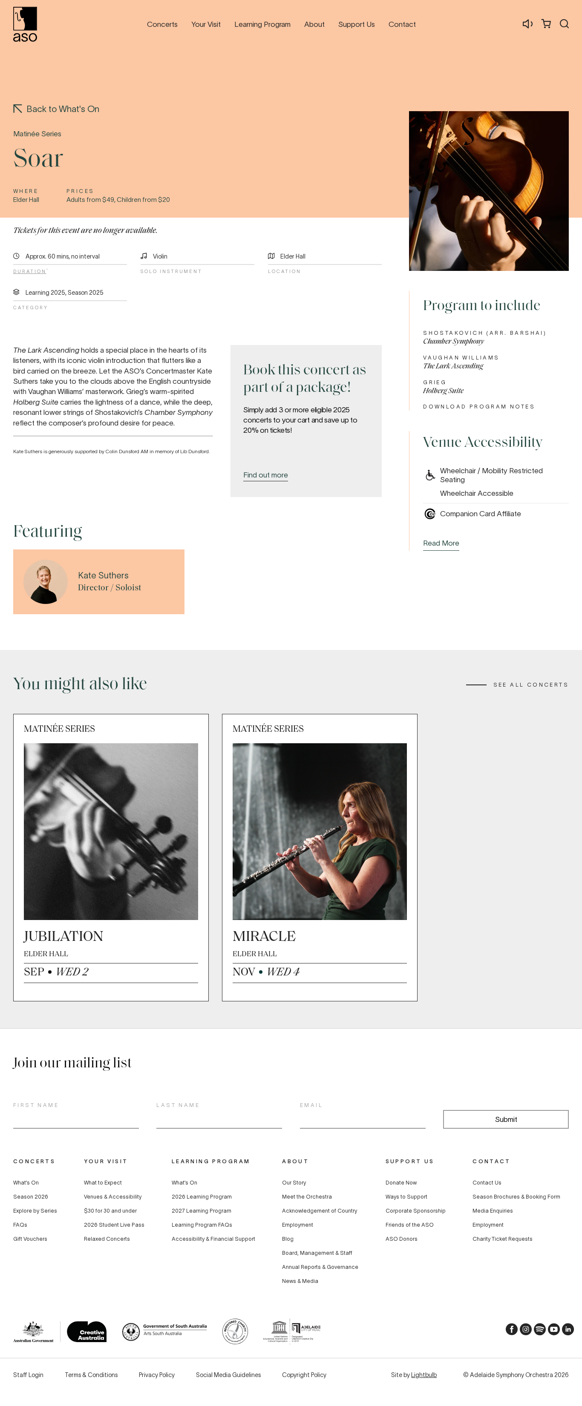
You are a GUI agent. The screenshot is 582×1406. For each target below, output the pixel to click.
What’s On (26, 1183)
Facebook (509, 1331)
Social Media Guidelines (228, 1374)
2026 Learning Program (202, 1197)
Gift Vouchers (30, 1239)
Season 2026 (30, 1197)
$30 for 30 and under (110, 1211)
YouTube (551, 1331)
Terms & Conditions (91, 1374)
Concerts (34, 1161)
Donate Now (401, 1183)
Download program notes (479, 407)
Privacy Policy (157, 1374)
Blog (288, 1239)
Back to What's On (62, 109)
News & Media (300, 1281)
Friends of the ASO (410, 1225)
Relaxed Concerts (107, 1239)
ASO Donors (402, 1239)
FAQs (20, 1225)
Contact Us (487, 1183)
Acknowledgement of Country (319, 1211)
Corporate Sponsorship (416, 1211)
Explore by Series (35, 1211)
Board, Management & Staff (317, 1253)
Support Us (410, 1161)
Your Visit (106, 1161)
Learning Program (211, 1161)
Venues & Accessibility (112, 1197)
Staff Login (28, 1374)
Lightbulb (424, 1374)
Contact (491, 1161)
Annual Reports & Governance (320, 1267)
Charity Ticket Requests (503, 1239)
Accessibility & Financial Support (213, 1239)
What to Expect (103, 1183)
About (295, 1161)
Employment (297, 1225)
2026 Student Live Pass (114, 1225)
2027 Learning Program (201, 1211)
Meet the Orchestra (307, 1197)
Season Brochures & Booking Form (516, 1197)
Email (311, 1105)
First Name (36, 1105)
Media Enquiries (493, 1211)
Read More (441, 543)
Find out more (265, 475)
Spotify (537, 1331)
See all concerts (531, 685)
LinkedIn (565, 1331)
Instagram (523, 1331)
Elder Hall (292, 256)
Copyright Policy (304, 1374)
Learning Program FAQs (202, 1225)
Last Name (178, 1105)
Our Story (294, 1183)
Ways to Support (406, 1197)
